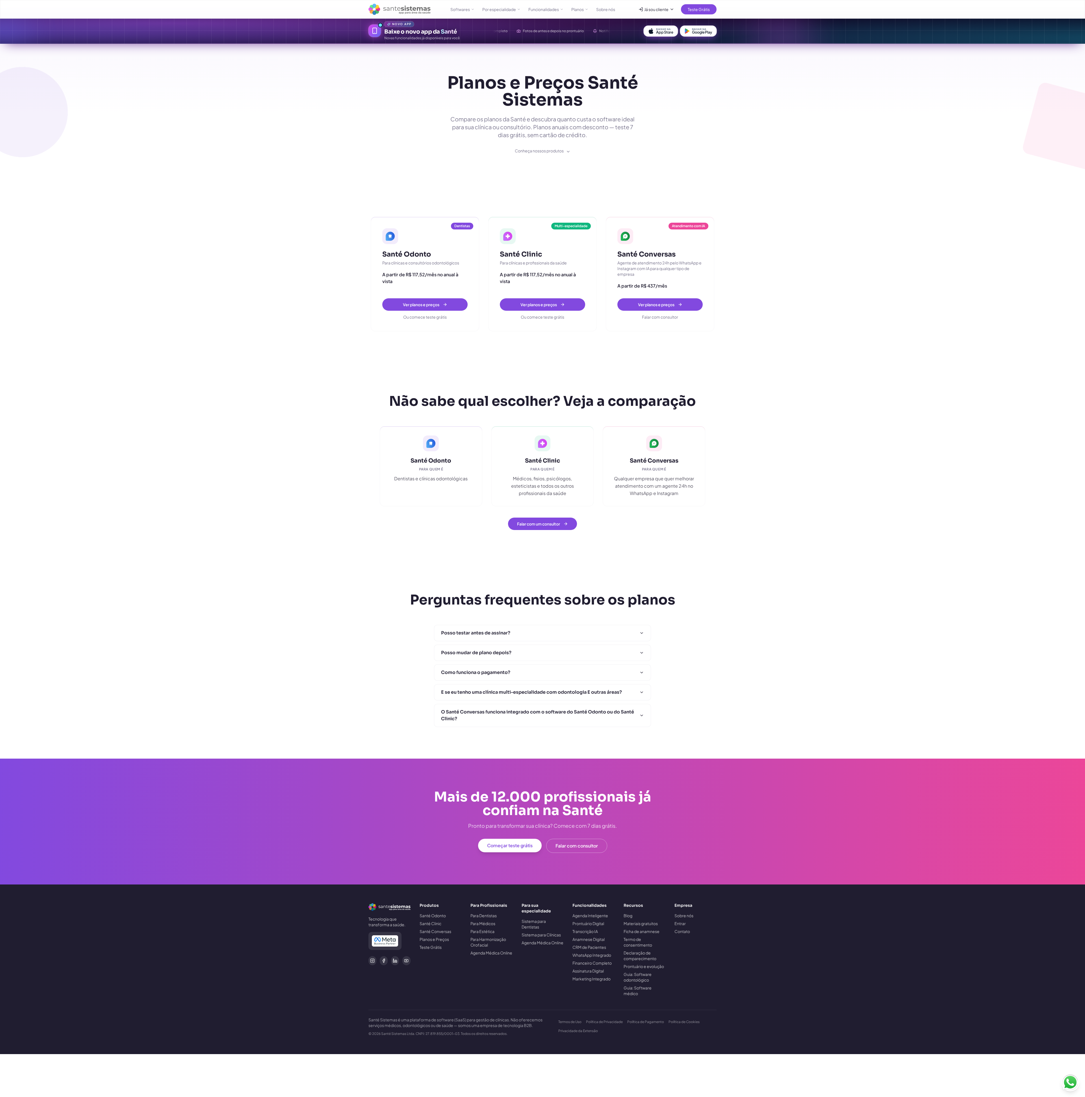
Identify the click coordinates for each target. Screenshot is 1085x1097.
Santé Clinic (430, 923)
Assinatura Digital (588, 970)
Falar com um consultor (538, 523)
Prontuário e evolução (644, 966)
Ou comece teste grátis (425, 316)
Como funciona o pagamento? (475, 672)
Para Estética (482, 931)
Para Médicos (482, 923)
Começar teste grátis (510, 845)
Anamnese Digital (588, 939)
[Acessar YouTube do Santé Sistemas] (406, 960)
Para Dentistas (483, 915)
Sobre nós (605, 9)
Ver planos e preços (421, 304)
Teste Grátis (699, 9)
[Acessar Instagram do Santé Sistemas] (372, 960)
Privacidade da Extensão (578, 1031)
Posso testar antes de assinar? (475, 633)
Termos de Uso (569, 1022)
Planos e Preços (434, 939)
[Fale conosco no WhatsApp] (1070, 1082)
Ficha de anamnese (641, 931)
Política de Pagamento (645, 1022)
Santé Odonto (433, 915)
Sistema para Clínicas (541, 934)
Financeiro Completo (592, 962)
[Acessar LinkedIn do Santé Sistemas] (395, 960)
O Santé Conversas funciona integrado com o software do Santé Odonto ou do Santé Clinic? (537, 715)
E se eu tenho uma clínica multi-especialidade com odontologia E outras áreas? (531, 692)
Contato (682, 931)
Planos (577, 9)
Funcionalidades (543, 9)
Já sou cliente (656, 9)
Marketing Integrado (591, 978)
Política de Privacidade (604, 1022)
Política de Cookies (684, 1022)
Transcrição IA (585, 931)
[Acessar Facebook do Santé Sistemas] (384, 960)
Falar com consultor (660, 316)
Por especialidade (499, 9)
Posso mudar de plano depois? (476, 653)
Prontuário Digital (588, 923)
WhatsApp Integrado (591, 955)
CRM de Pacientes (589, 947)
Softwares (460, 9)
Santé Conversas (435, 931)
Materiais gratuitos (641, 923)
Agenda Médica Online (491, 952)
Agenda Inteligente (590, 915)
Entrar (680, 923)
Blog (628, 915)
